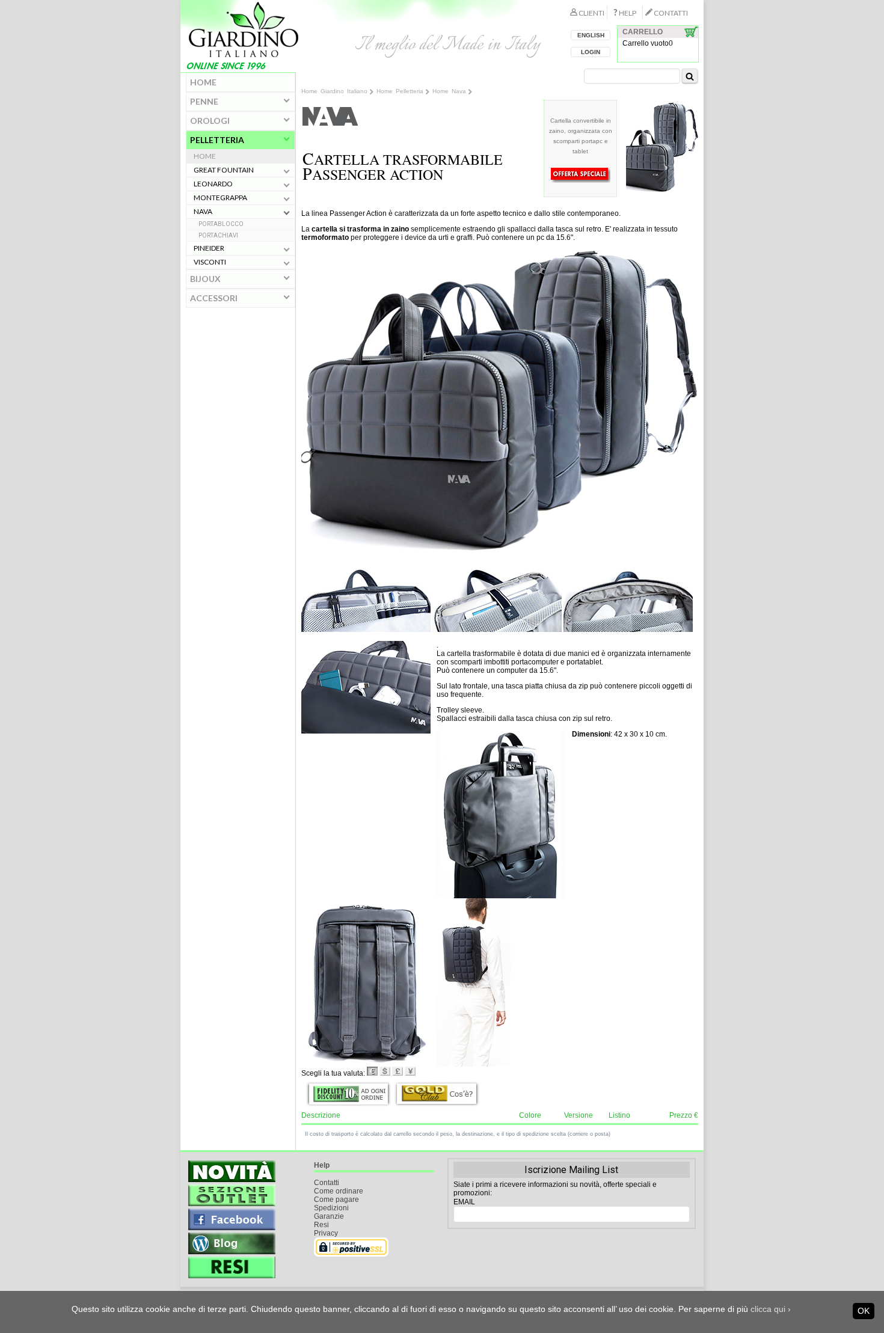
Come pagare (336, 1199)
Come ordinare (338, 1191)
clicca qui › (770, 1309)
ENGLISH (590, 35)
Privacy (326, 1233)
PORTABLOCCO (221, 224)
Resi (321, 1225)
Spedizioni (331, 1208)
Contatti (326, 1182)
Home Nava (449, 91)
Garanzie (329, 1216)
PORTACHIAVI (218, 235)
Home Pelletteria (399, 91)
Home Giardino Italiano (334, 91)
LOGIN (590, 52)
